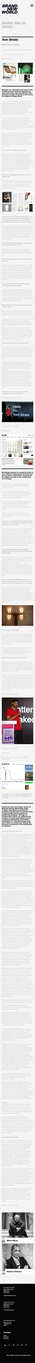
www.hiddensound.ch (9, 1310)
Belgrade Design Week (8, 23)
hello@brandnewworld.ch (10, 1295)
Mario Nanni (12, 1241)
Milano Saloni (17, 23)
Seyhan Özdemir (14, 1272)
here (16, 694)
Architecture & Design (7, 26)
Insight (24, 23)
